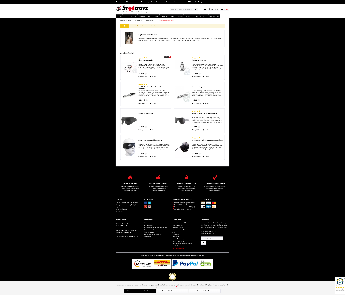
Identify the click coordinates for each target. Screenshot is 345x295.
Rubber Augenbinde (145, 113)
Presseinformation (178, 227)
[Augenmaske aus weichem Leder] (129, 147)
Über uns (147, 223)
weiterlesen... (120, 211)
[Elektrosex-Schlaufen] (129, 67)
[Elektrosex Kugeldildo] (182, 94)
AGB (173, 232)
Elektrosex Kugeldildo (199, 87)
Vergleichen (143, 76)
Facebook (145, 203)
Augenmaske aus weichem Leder (150, 140)
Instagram (149, 206)
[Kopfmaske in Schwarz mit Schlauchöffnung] (182, 147)
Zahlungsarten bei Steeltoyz (152, 234)
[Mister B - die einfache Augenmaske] (182, 120)
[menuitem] (184, 9)
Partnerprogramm (149, 232)
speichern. (172, 287)
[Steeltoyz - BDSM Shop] (135, 9)
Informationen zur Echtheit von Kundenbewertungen (182, 245)
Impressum (176, 236)
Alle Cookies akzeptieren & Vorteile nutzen (140, 291)
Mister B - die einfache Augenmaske (204, 113)
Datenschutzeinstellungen (205, 291)
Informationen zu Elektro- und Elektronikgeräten (181, 224)
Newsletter (147, 236)
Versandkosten (148, 225)
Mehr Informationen (182, 287)
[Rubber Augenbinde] (129, 120)
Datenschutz (176, 234)
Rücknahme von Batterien (180, 230)
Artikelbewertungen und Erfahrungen (155, 227)
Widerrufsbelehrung (178, 241)
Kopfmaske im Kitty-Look (147, 35)
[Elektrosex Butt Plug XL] (182, 67)
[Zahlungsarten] (214, 205)
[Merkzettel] (205, 9)
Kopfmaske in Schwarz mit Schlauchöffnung (207, 140)
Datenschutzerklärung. (208, 234)
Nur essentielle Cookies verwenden (172, 291)
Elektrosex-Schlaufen (146, 60)
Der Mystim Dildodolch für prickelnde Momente (151, 88)
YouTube (145, 206)
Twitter (149, 203)
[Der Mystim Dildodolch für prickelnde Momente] (129, 94)
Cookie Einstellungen (178, 239)
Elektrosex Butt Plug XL (200, 60)
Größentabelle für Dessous (152, 230)
